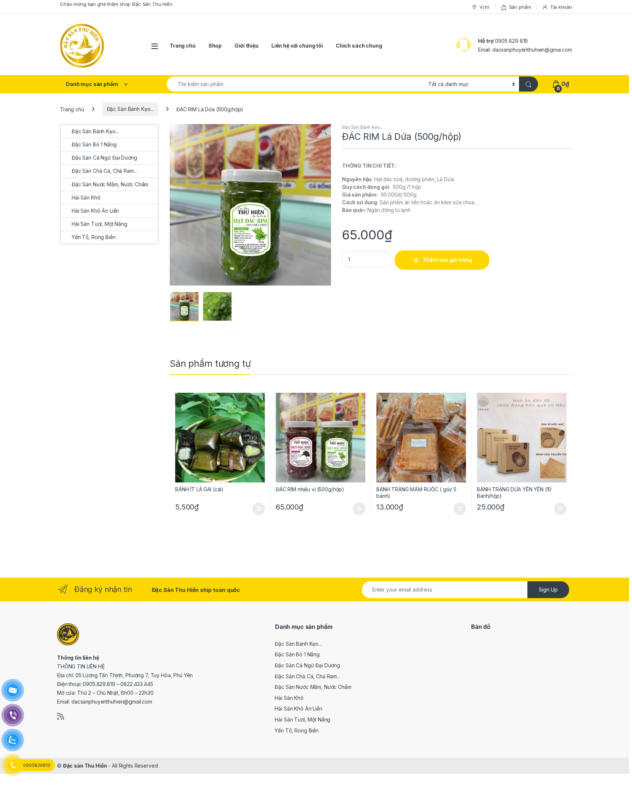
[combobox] (295, 84)
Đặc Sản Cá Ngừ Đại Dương (104, 157)
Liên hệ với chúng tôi (297, 45)
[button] (324, 132)
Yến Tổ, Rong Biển (94, 237)
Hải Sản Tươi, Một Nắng (99, 224)
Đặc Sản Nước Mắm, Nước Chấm (110, 184)
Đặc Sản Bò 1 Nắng (94, 144)
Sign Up (548, 589)
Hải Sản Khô (86, 197)
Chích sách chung (359, 45)
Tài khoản (561, 7)
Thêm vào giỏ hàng (447, 260)
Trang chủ (183, 45)
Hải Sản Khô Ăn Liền (95, 211)
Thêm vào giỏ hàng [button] (258, 509)
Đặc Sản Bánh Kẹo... (130, 109)
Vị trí (484, 7)
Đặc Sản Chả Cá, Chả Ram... (104, 171)
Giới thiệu (246, 45)
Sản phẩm (520, 7)
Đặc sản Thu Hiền (85, 765)
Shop (215, 45)
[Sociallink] (60, 716)
